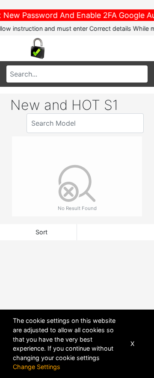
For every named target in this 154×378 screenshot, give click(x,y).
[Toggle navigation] (14, 48)
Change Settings (36, 366)
